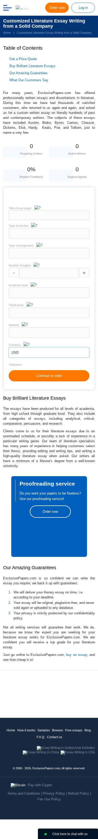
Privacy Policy (54, 793)
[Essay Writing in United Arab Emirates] (66, 748)
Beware (57, 730)
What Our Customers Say (28, 80)
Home (11, 730)
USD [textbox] (15, 352)
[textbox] (49, 233)
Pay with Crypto (40, 785)
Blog (87, 730)
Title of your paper (20, 208)
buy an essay (76, 655)
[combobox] (49, 237)
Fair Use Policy (49, 799)
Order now (57, 8)
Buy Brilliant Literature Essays (32, 66)
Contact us (54, 737)
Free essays (73, 730)
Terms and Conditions (23, 793)
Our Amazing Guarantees (28, 73)
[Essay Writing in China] (41, 752)
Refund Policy (78, 793)
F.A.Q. (41, 737)
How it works (26, 730)
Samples (43, 730)
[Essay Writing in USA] (78, 752)
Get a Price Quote (23, 59)
